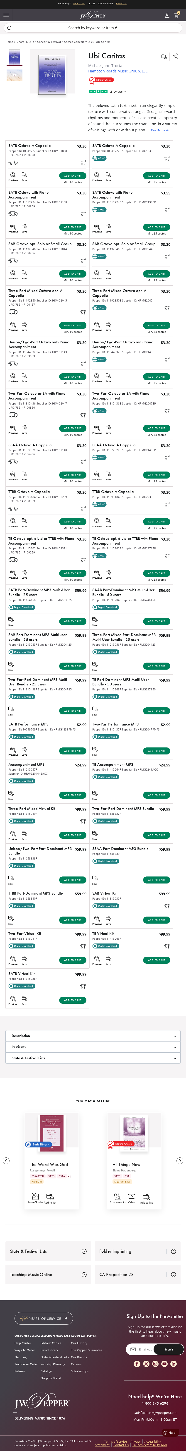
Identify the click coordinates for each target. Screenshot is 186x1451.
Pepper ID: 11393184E (106, 497)
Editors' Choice (51, 1343)
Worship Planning (53, 1364)
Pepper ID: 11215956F (106, 644)
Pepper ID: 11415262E (106, 548)
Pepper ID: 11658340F (22, 898)
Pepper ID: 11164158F (22, 600)
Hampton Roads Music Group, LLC (118, 71)
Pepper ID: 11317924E (106, 202)
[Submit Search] (10, 28)
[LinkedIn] (173, 1364)
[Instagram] (155, 1364)
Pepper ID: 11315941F (22, 939)
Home (9, 42)
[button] (52, 73)
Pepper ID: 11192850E (106, 300)
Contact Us (79, 3)
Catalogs (46, 1371)
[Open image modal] (52, 76)
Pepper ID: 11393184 (22, 497)
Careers (76, 1364)
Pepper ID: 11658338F (22, 858)
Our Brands (79, 1357)
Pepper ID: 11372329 (22, 450)
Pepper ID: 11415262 (22, 548)
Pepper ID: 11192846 (22, 249)
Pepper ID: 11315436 (22, 403)
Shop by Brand (51, 1378)
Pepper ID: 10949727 (22, 151)
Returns (20, 1371)
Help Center (23, 1343)
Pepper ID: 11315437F (106, 729)
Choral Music (25, 42)
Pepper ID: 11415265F (106, 939)
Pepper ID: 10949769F (22, 729)
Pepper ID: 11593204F (106, 600)
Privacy (136, 1441)
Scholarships (79, 1371)
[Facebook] (137, 1364)
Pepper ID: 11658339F (106, 854)
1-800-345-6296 (155, 1403)
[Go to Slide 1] (14, 57)
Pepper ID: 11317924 (22, 202)
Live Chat (121, 3)
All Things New (126, 1164)
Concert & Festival (49, 42)
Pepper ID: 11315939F (106, 898)
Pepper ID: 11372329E (106, 450)
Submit (168, 1349)
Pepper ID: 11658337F (106, 814)
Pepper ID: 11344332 (22, 352)
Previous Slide (6, 1160)
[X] (146, 1364)
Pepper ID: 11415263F (106, 689)
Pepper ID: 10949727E (106, 151)
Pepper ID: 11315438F (22, 689)
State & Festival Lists (55, 1357)
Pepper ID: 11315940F (22, 814)
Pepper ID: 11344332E (106, 352)
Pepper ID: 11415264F (106, 769)
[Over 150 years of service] (44, 1318)
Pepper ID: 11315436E (106, 403)
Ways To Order (25, 1350)
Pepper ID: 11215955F (22, 644)
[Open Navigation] (6, 15)
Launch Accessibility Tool (149, 1445)
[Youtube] (164, 1364)
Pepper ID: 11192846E (106, 249)
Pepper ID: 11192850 (22, 300)
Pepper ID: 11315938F (22, 979)
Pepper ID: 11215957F (22, 769)
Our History (79, 1343)
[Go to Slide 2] (14, 75)
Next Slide (179, 1160)
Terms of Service (115, 1441)
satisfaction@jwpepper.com (155, 1413)
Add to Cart (73, 175)
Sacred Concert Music (78, 42)
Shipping (21, 1357)
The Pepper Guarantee (86, 1350)
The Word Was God (49, 1164)
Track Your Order (26, 1364)
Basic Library (49, 1350)
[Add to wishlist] (164, 57)
